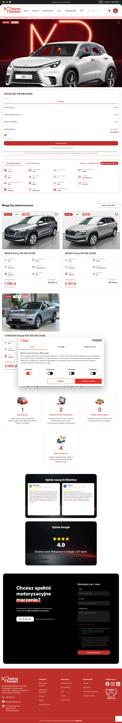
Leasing (61, 101)
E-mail (82, 599)
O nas (59, 11)
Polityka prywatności (90, 691)
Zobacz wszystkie (108, 205)
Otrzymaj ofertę (61, 143)
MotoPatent (7, 17)
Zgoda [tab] (32, 347)
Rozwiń (90, 633)
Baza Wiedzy (65, 687)
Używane (35, 11)
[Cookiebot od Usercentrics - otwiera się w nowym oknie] (93, 340)
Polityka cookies (88, 696)
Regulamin (87, 687)
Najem (41, 700)
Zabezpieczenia (70, 11)
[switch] (50, 373)
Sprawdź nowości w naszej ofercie (61, 2)
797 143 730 (26, 619)
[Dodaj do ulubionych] (118, 22)
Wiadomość (84, 608)
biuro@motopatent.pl (46, 619)
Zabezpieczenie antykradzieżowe (62, 148)
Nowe (26, 11)
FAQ (81, 11)
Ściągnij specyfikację (110, 163)
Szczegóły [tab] (61, 347)
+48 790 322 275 (93, 163)
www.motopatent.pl (92, 153)
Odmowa (61, 381)
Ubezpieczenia (47, 11)
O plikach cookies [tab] (90, 347)
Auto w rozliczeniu (32, 163)
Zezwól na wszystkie (88, 381)
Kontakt (85, 683)
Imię (81, 589)
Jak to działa (65, 700)
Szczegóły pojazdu (13, 163)
